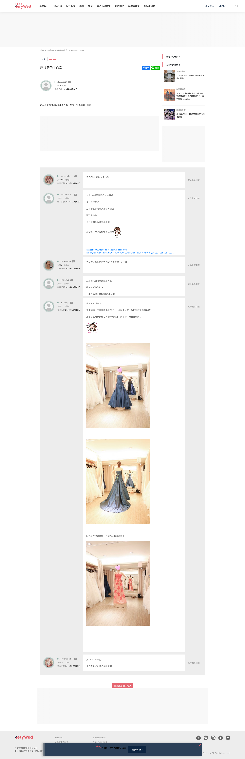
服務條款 (59, 737)
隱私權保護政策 (99, 737)
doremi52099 (67, 194)
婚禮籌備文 (134, 6)
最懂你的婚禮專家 (100, 742)
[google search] (237, 6)
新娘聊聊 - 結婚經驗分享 (57, 50)
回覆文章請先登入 (122, 685)
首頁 (42, 50)
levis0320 (62, 81)
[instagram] (212, 738)
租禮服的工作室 (77, 50)
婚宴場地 (43, 6)
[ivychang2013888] (49, 662)
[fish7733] (49, 306)
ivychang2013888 (69, 658)
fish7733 (65, 302)
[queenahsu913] (49, 180)
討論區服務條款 (61, 742)
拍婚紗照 (57, 6)
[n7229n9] (49, 283)
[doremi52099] (49, 198)
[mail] (226, 738)
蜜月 (90, 6)
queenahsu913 (68, 176)
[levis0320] (46, 85)
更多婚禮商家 (104, 6)
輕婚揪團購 (149, 6)
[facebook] (219, 738)
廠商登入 (209, 5)
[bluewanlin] (49, 265)
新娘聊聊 (119, 6)
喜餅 (81, 6)
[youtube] (197, 738)
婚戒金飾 (70, 6)
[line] (204, 738)
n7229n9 (65, 279)
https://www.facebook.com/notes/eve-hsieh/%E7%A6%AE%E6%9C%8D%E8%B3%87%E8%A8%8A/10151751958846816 (130, 251)
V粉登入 (222, 5)
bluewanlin (66, 261)
